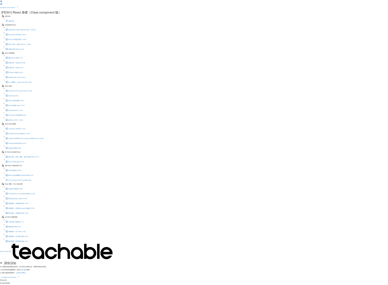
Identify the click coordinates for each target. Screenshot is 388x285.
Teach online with (6, 251)
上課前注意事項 (21, 273)
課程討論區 (23, 270)
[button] (1, 2)
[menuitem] (1, 5)
